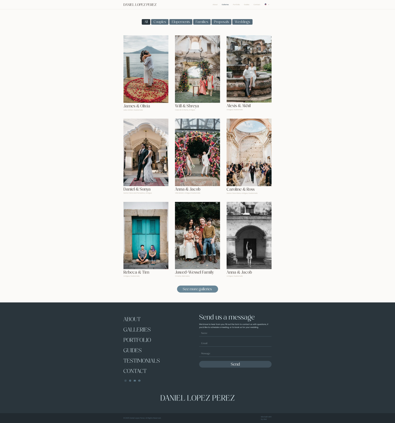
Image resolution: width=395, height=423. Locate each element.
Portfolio (236, 4)
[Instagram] (125, 381)
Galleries (225, 4)
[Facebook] (139, 381)
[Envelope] (135, 381)
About (215, 4)
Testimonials (141, 361)
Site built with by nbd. (266, 418)
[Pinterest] (130, 381)
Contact (256, 4)
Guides (246, 4)
